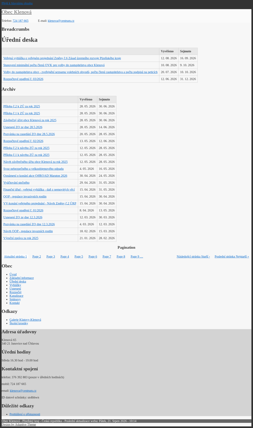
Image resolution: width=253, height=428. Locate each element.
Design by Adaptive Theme (19, 424)
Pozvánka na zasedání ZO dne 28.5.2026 (29, 134)
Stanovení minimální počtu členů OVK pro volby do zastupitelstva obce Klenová (54, 65)
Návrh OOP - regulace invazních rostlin (28, 231)
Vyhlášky (15, 285)
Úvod (13, 274)
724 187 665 (20, 20)
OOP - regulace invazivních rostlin (24, 196)
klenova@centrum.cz (61, 20)
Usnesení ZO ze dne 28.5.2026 (22, 127)
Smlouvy (15, 299)
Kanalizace (16, 295)
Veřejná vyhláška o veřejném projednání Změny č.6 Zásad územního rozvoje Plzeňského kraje (62, 58)
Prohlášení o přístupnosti (24, 414)
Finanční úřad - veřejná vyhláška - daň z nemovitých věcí (39, 189)
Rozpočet (15, 292)
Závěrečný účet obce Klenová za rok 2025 (29, 120)
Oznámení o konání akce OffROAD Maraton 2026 (35, 175)
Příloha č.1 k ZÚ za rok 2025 (21, 113)
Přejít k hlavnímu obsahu (17, 3)
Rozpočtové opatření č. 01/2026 (23, 210)
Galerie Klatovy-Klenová (25, 319)
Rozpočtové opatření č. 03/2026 (23, 79)
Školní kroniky (18, 323)
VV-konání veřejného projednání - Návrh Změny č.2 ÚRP (39, 203)
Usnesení (15, 288)
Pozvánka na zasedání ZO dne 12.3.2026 (29, 224)
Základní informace (21, 278)
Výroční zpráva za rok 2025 (20, 238)
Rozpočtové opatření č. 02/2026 (23, 141)
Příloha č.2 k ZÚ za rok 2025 (21, 106)
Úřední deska (17, 281)
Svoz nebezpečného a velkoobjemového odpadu (33, 168)
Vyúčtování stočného (16, 182)
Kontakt (14, 303)
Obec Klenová (17, 12)
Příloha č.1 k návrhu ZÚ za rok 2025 (26, 155)
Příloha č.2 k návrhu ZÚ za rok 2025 (26, 148)
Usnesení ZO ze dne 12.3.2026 (22, 217)
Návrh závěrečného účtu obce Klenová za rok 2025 (35, 161)
